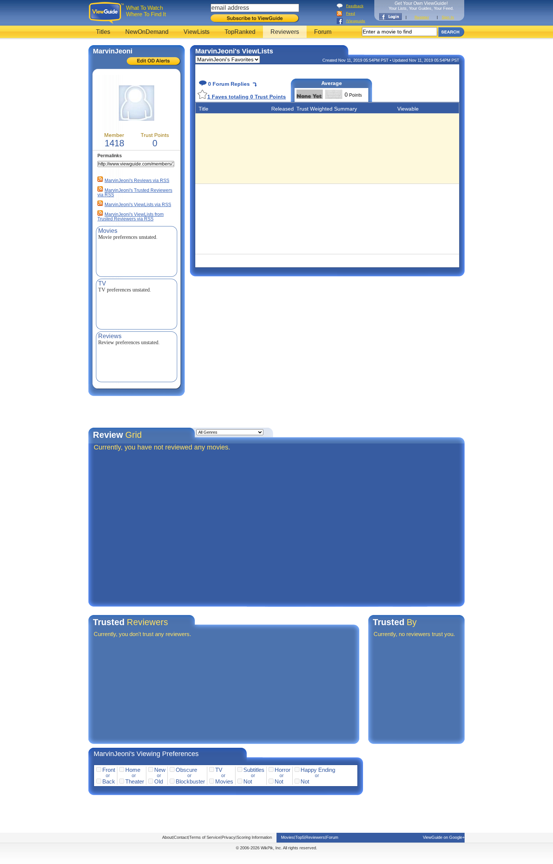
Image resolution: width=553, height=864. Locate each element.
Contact (181, 837)
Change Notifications (154, 61)
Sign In (448, 17)
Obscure (186, 770)
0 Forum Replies (228, 84)
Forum (322, 32)
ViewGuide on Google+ (444, 837)
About (167, 837)
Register (422, 17)
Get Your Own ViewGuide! (421, 6)
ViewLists (197, 32)
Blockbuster (190, 781)
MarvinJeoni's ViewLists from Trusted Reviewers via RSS (130, 216)
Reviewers (284, 32)
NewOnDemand (147, 32)
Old (158, 781)
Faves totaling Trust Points (246, 97)
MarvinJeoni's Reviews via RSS (137, 180)
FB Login (390, 16)
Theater (134, 781)
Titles (103, 32)
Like (202, 94)
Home (132, 770)
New (160, 770)
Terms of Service (204, 837)
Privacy (228, 837)
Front (108, 770)
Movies (224, 781)
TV (218, 770)
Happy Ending (318, 770)
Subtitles (253, 770)
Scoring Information (254, 837)
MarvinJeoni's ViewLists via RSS (138, 204)
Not (247, 781)
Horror (282, 770)
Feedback (354, 6)
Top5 (299, 837)
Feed (350, 13)
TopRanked (240, 32)
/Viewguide (355, 21)
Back (108, 781)
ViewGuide (107, 13)
